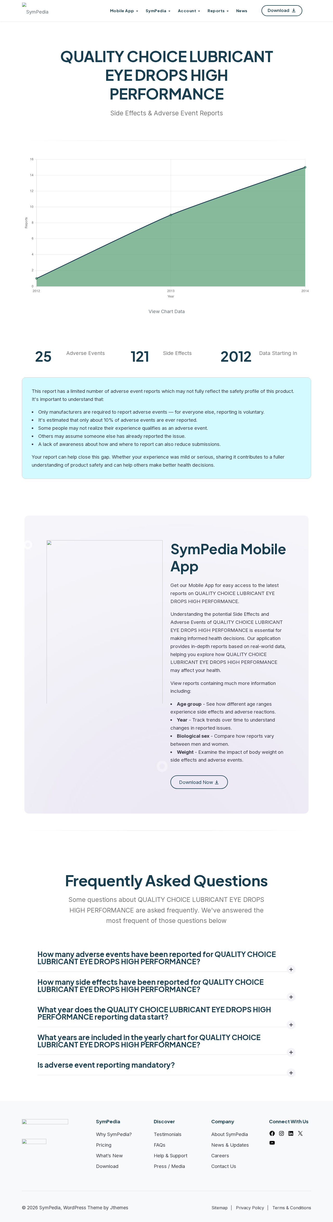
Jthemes (119, 1207)
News (241, 10)
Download (279, 10)
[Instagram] (281, 1133)
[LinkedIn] (291, 1133)
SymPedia (156, 10)
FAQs (159, 1145)
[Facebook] (272, 1133)
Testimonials (168, 1134)
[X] (300, 1133)
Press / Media (169, 1166)
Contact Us (223, 1166)
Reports (216, 10)
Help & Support (170, 1155)
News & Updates (230, 1145)
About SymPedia (229, 1134)
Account (187, 10)
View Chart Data (167, 311)
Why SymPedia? (114, 1134)
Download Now (196, 782)
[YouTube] (272, 1143)
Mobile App (122, 10)
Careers (220, 1155)
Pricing (103, 1145)
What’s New (109, 1155)
